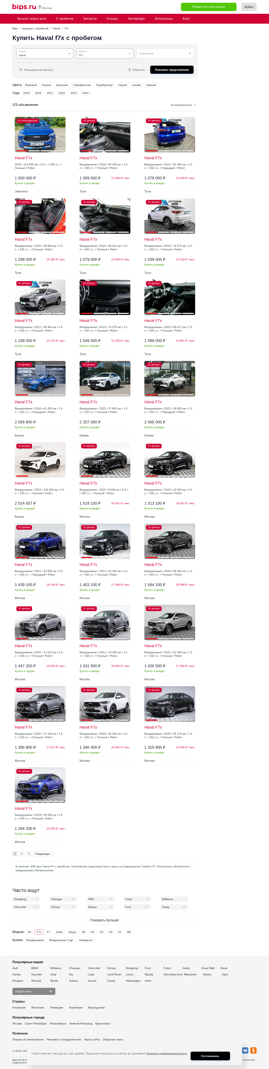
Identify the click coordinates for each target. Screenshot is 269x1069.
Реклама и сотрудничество (64, 1039)
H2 (101, 932)
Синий (136, 85)
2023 (73, 93)
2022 (62, 93)
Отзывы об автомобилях (28, 1039)
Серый (122, 85)
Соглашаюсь (210, 1056)
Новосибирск (58, 1023)
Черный (151, 85)
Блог (186, 18)
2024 (85, 93)
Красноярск (102, 1023)
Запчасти (90, 18)
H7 (120, 932)
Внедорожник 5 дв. (61, 940)
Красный (62, 85)
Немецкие (56, 1007)
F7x (39, 932)
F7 (48, 932)
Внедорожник (35, 940)
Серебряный (104, 85)
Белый (46, 85)
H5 (92, 932)
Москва (17, 1023)
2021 (50, 93)
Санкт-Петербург (36, 1023)
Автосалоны (164, 18)
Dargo (72, 932)
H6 (83, 932)
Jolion (59, 932)
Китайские (19, 1007)
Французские (96, 1007)
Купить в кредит (25, 183)
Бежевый (31, 85)
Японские (37, 1007)
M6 (129, 932)
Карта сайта (92, 1039)
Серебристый (82, 85)
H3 (110, 932)
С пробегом (64, 18)
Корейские (76, 1007)
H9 (29, 932)
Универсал (86, 940)
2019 (26, 93)
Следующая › (43, 853)
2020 (38, 93)
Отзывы (112, 18)
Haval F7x (23, 158)
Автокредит (136, 18)
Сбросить (139, 69)
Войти (249, 7)
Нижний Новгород (80, 1023)
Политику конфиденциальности (166, 1053)
